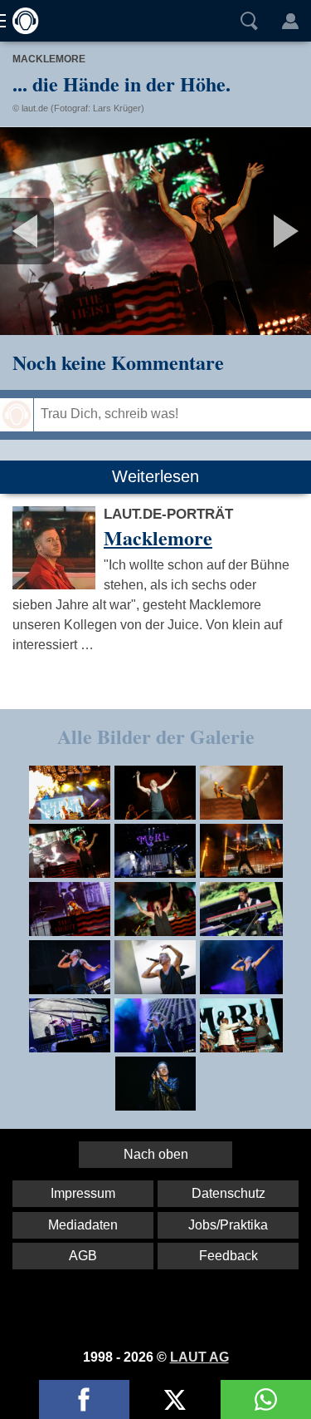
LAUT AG (199, 1357)
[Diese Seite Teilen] (84, 1399)
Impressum (83, 1193)
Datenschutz (228, 1193)
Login (290, 21)
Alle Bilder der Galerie (156, 736)
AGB (83, 1256)
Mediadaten (83, 1225)
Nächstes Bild (155, 231)
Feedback (228, 1256)
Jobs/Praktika (228, 1225)
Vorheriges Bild (51, 231)
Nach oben (156, 1154)
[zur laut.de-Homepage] (20, 21)
